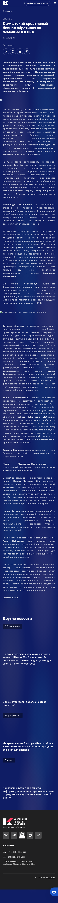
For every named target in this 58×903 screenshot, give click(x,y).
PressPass (50, 877)
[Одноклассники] (13, 51)
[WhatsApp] (27, 51)
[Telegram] (20, 51)
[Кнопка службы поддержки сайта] (54, 891)
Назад (8, 11)
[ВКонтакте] (6, 51)
